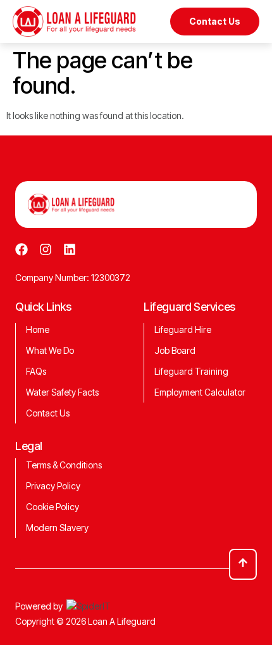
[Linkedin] (69, 249)
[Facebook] (21, 249)
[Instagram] (45, 249)
